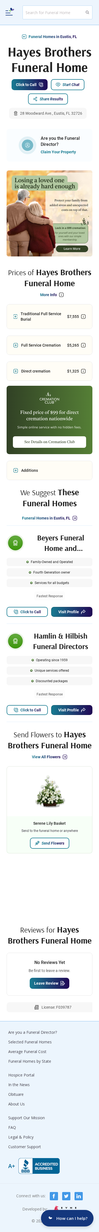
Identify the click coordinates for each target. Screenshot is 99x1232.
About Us (16, 1104)
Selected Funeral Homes (30, 1041)
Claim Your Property (58, 152)
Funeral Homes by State (29, 1061)
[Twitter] (66, 1196)
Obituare (16, 1094)
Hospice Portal (21, 1075)
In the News (19, 1084)
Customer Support (24, 1146)
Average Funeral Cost (27, 1051)
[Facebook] (54, 1196)
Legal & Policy (21, 1137)
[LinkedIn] (79, 1196)
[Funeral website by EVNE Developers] (64, 1209)
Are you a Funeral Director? (32, 1032)
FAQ (12, 1127)
